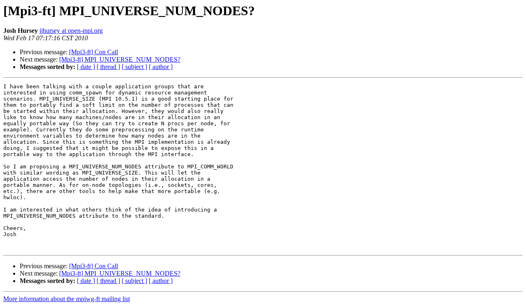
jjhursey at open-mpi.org (71, 30)
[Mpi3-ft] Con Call (93, 51)
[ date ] (86, 66)
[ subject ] (134, 66)
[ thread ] (108, 66)
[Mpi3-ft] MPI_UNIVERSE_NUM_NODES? (119, 59)
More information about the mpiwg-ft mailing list (66, 298)
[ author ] (161, 66)
